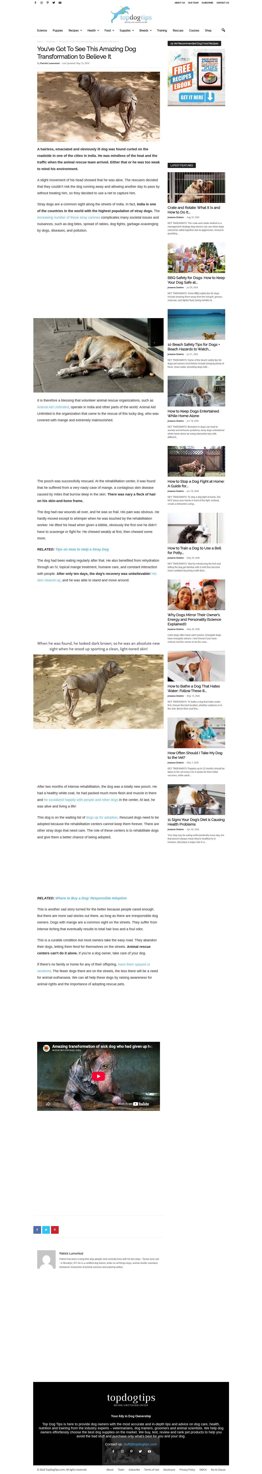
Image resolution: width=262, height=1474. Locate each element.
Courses (194, 30)
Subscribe (207, 3)
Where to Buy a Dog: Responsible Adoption (91, 898)
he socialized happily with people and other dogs (81, 800)
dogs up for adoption (102, 817)
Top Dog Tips (52, 1424)
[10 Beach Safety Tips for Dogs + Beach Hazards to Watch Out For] (196, 324)
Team (121, 1469)
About (110, 1469)
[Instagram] (41, 3)
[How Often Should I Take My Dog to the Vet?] (196, 733)
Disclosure (169, 1469)
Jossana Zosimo (176, 217)
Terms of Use (151, 1469)
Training (162, 30)
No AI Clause (218, 1469)
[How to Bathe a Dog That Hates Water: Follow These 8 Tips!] (196, 666)
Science (42, 30)
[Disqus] (98, 1327)
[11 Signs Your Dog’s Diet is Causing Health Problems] (196, 799)
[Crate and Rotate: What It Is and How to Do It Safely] (196, 187)
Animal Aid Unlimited (53, 407)
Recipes (74, 30)
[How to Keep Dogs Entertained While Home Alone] (196, 391)
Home (40, 41)
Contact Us (223, 3)
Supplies (125, 30)
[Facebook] (35, 3)
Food (108, 30)
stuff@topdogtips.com (140, 1444)
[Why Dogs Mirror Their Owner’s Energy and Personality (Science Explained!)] (196, 594)
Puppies (58, 30)
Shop (208, 30)
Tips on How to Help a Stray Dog (82, 549)
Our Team (193, 3)
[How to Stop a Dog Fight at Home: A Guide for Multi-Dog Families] (196, 461)
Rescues (178, 30)
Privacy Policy (187, 1469)
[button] (223, 30)
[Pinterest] (47, 3)
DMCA (203, 1469)
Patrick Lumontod (49, 63)
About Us (180, 3)
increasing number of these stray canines (68, 217)
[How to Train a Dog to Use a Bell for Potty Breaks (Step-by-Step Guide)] (196, 528)
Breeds (143, 30)
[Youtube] (60, 3)
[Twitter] (54, 3)
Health (91, 30)
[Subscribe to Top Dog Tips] (196, 77)
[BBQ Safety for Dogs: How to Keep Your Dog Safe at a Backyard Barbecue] (196, 257)
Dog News (50, 41)
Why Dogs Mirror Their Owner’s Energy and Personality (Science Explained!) (194, 619)
